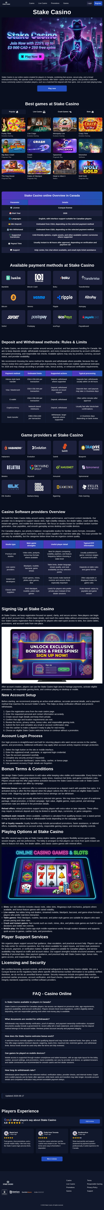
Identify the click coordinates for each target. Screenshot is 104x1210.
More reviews (52, 1159)
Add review (90, 1121)
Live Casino (37, 112)
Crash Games (63, 112)
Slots (89, 112)
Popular (12, 112)
